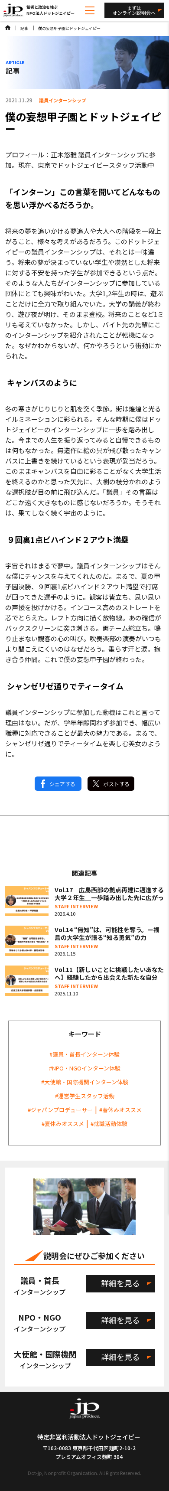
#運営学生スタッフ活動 (84, 1096)
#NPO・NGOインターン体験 (84, 1068)
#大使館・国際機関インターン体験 (84, 1082)
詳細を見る (120, 1283)
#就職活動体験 (109, 1123)
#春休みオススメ (120, 1110)
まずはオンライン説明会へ (134, 10)
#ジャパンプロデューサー (60, 1110)
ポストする (117, 783)
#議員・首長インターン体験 (84, 1054)
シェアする (62, 783)
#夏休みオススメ (63, 1123)
